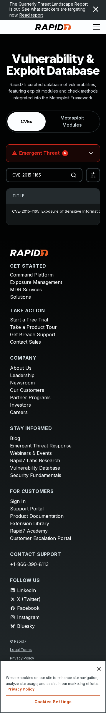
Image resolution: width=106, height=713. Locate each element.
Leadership (22, 375)
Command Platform (32, 275)
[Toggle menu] (96, 27)
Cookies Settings (53, 701)
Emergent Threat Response (41, 446)
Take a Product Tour (33, 327)
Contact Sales (25, 342)
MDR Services (26, 289)
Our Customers (27, 390)
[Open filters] (93, 175)
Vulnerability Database (35, 468)
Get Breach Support (32, 334)
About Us (21, 368)
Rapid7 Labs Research (35, 460)
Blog (15, 438)
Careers (19, 412)
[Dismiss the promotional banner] (95, 9)
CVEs (26, 121)
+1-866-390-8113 (29, 564)
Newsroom (22, 383)
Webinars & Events (31, 453)
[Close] (98, 668)
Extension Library (29, 523)
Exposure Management (36, 282)
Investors (20, 405)
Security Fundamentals (35, 475)
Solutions (20, 297)
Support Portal (27, 509)
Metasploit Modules (72, 121)
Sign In (18, 501)
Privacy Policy (22, 658)
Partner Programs (30, 397)
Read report (31, 14)
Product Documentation (37, 516)
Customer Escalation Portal (40, 538)
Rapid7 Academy (29, 531)
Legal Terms (21, 649)
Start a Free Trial (29, 320)
